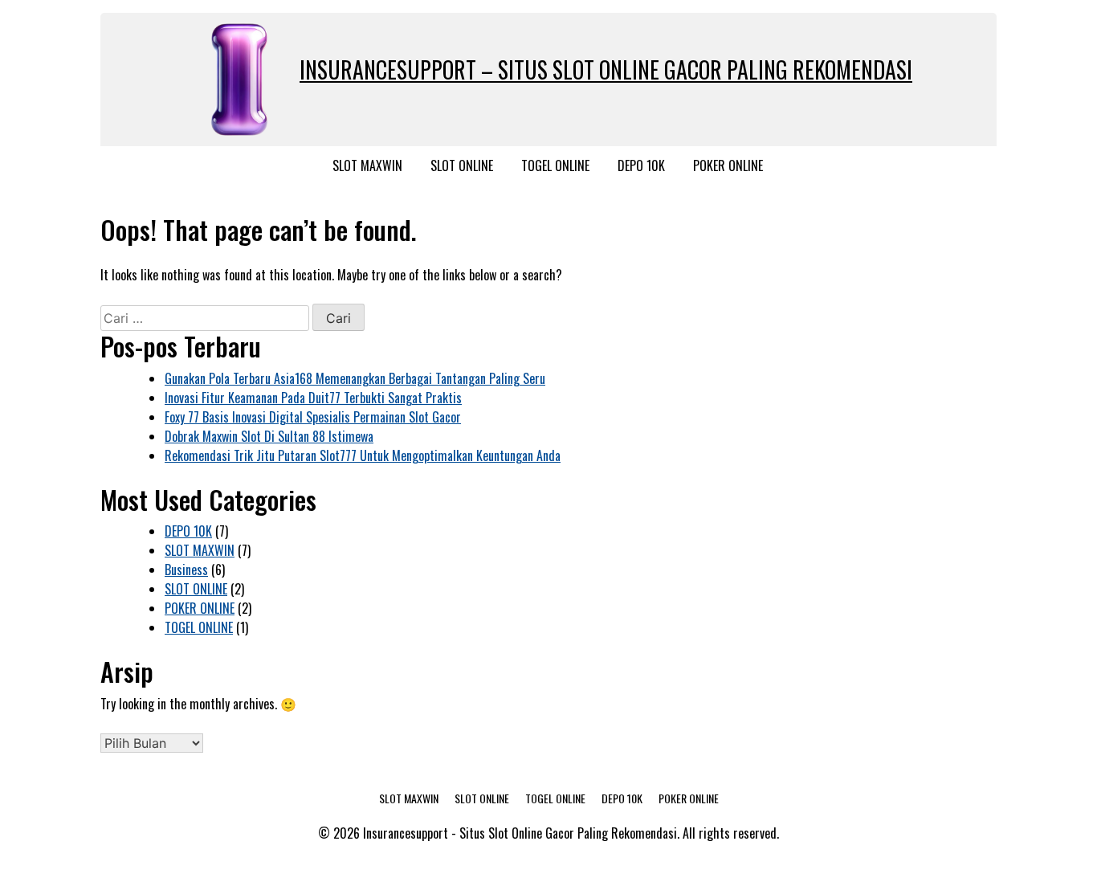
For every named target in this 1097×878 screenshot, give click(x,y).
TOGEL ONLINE (555, 165)
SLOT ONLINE (461, 165)
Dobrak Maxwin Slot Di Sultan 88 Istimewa (269, 436)
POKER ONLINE (728, 165)
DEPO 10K (641, 165)
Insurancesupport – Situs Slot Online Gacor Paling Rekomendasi (606, 69)
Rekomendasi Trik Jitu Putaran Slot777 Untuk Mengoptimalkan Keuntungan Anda (363, 455)
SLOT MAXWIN (367, 165)
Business (186, 569)
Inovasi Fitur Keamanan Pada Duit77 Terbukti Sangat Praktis (313, 397)
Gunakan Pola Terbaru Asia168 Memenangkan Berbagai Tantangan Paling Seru (355, 378)
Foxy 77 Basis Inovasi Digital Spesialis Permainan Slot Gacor (313, 417)
